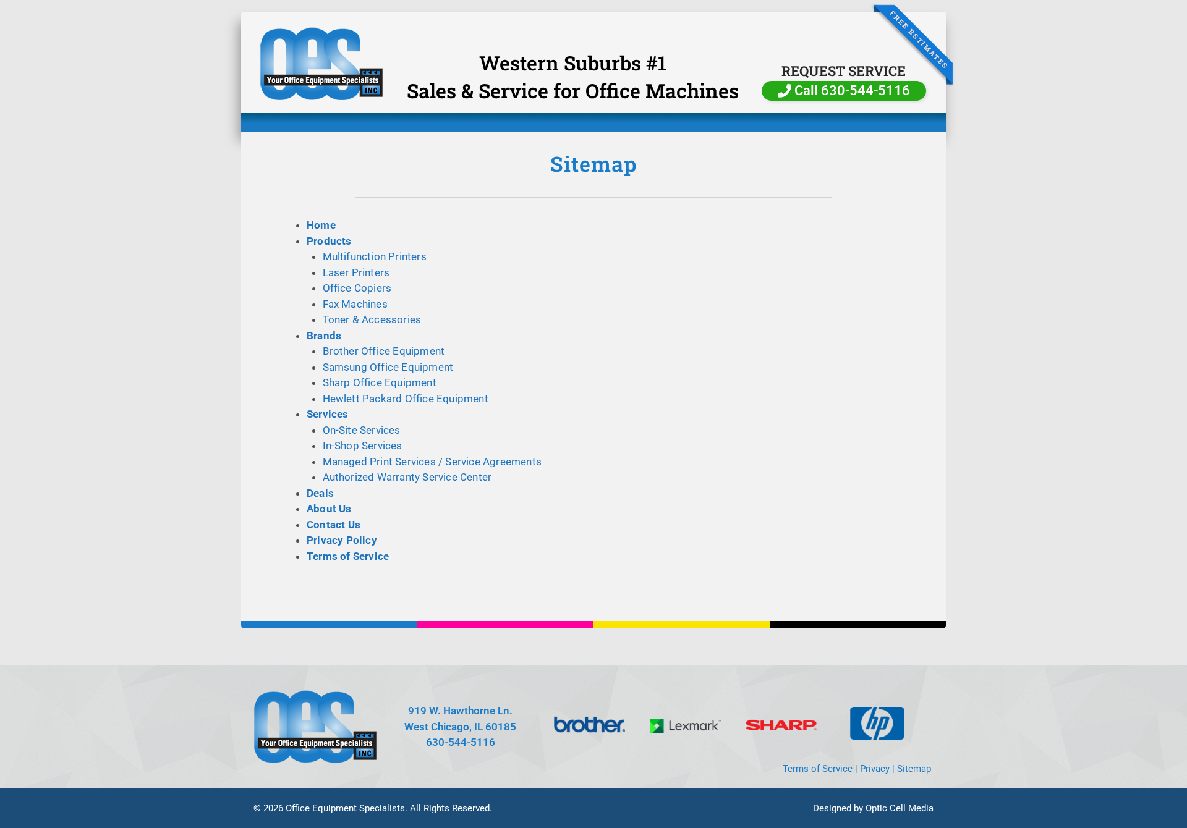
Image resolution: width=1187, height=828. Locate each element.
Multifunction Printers (375, 256)
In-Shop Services (362, 445)
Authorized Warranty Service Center (407, 477)
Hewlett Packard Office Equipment (405, 398)
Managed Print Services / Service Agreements (432, 461)
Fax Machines (355, 304)
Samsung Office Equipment (388, 367)
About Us (329, 508)
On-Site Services (362, 430)
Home (321, 225)
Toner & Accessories (372, 319)
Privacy (875, 768)
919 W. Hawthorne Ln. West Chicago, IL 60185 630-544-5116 (460, 726)
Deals (320, 493)
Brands (324, 335)
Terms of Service (348, 556)
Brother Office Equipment (384, 351)
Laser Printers (356, 272)
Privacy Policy (342, 540)
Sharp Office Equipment (379, 382)
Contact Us (333, 524)
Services (328, 414)
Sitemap (914, 768)
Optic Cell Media (900, 808)
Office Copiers (357, 288)
